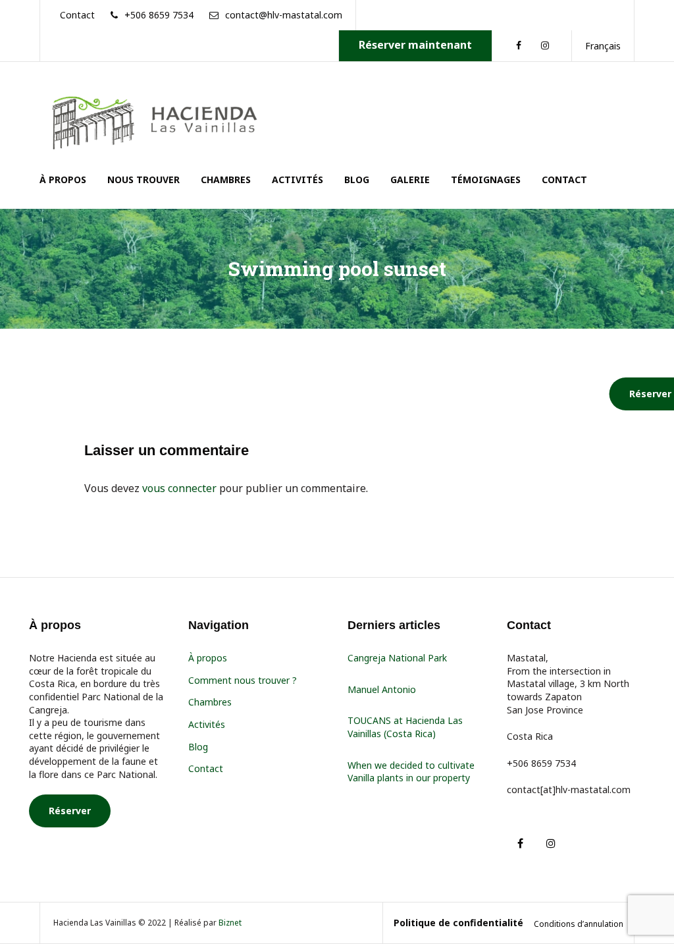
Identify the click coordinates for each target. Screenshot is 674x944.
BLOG (356, 179)
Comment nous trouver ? (242, 680)
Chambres (210, 702)
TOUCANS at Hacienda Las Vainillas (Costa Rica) (405, 727)
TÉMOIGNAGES (486, 179)
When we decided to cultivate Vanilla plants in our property (411, 772)
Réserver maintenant (415, 45)
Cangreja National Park (397, 658)
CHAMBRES (226, 179)
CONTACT (564, 179)
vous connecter (179, 488)
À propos (207, 658)
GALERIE (410, 179)
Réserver (70, 810)
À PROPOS (62, 179)
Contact (205, 768)
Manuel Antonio (382, 689)
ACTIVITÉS (297, 179)
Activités (206, 724)
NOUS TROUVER (143, 179)
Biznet (230, 922)
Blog (198, 746)
